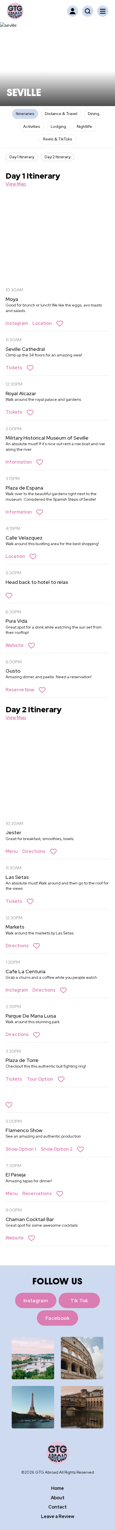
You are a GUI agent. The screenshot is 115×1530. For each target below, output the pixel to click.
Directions (33, 851)
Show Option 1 (21, 1149)
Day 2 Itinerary (57, 156)
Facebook (57, 1318)
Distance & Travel (61, 113)
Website (15, 645)
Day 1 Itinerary (21, 156)
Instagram (17, 323)
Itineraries (25, 113)
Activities (31, 126)
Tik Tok (79, 1300)
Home (57, 1488)
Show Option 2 (57, 1149)
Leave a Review (57, 1516)
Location (42, 323)
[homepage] (15, 11)
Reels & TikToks (57, 139)
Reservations (37, 1193)
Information (19, 462)
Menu (12, 851)
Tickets (14, 368)
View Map (16, 184)
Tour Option (40, 1079)
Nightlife (84, 126)
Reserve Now (20, 690)
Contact (57, 1507)
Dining (93, 113)
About (57, 1497)
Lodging (58, 126)
